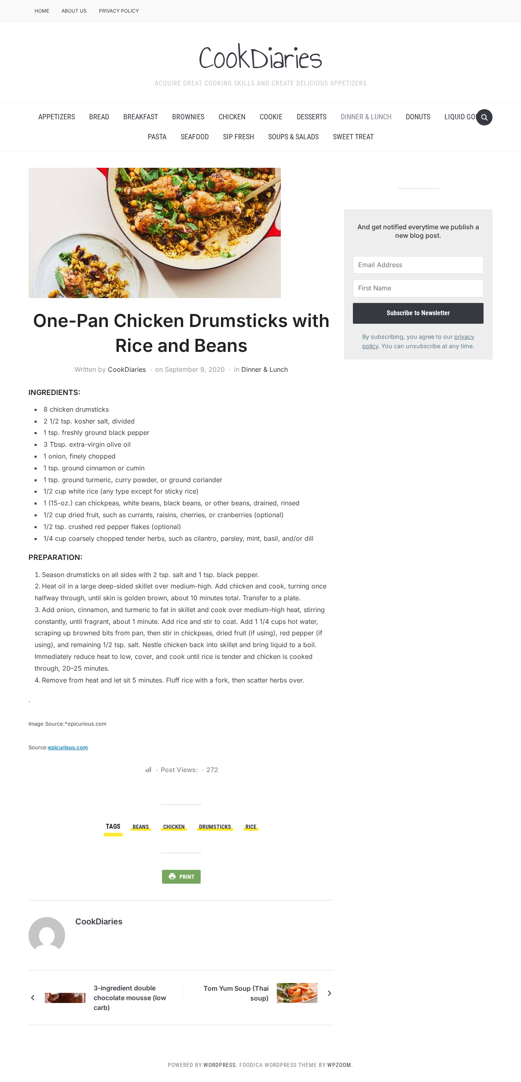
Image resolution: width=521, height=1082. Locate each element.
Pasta (157, 136)
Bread (99, 116)
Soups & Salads (293, 136)
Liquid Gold (463, 116)
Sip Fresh (238, 136)
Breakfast (140, 116)
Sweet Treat (353, 136)
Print (187, 877)
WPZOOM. (340, 1065)
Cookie (271, 116)
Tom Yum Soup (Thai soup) (236, 993)
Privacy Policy (119, 11)
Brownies (188, 116)
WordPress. (221, 1065)
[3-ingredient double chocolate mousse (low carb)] (65, 997)
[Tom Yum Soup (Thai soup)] (297, 992)
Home (42, 11)
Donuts (418, 116)
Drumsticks (215, 826)
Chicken (232, 116)
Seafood (195, 136)
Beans (141, 826)
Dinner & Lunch (366, 116)
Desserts (311, 116)
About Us (74, 11)
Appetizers (56, 116)
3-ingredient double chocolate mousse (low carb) (130, 998)
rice (250, 826)
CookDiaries (260, 57)
